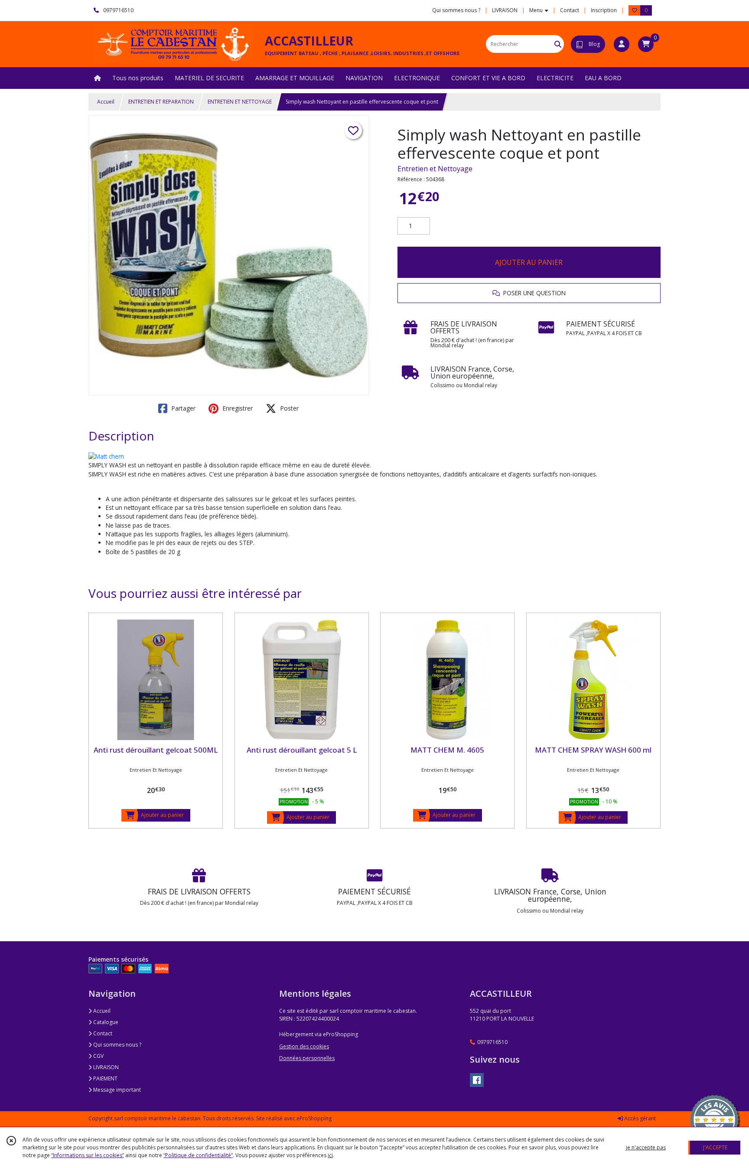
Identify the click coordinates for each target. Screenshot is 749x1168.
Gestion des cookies (304, 1046)
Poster (288, 408)
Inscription (604, 10)
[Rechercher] (557, 44)
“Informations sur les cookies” (87, 1155)
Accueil (105, 101)
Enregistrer (237, 408)
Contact (569, 10)
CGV (98, 1056)
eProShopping (314, 1118)
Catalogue (105, 1022)
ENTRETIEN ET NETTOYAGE (240, 101)
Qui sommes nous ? (116, 1044)
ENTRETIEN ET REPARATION (161, 101)
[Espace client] (621, 44)
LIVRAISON (105, 1067)
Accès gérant (639, 1118)
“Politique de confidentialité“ (198, 1155)
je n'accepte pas (646, 1147)
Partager (182, 408)
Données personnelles (307, 1058)
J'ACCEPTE (715, 1147)
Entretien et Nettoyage (434, 168)
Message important (116, 1089)
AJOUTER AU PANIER (529, 262)
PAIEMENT (104, 1078)
